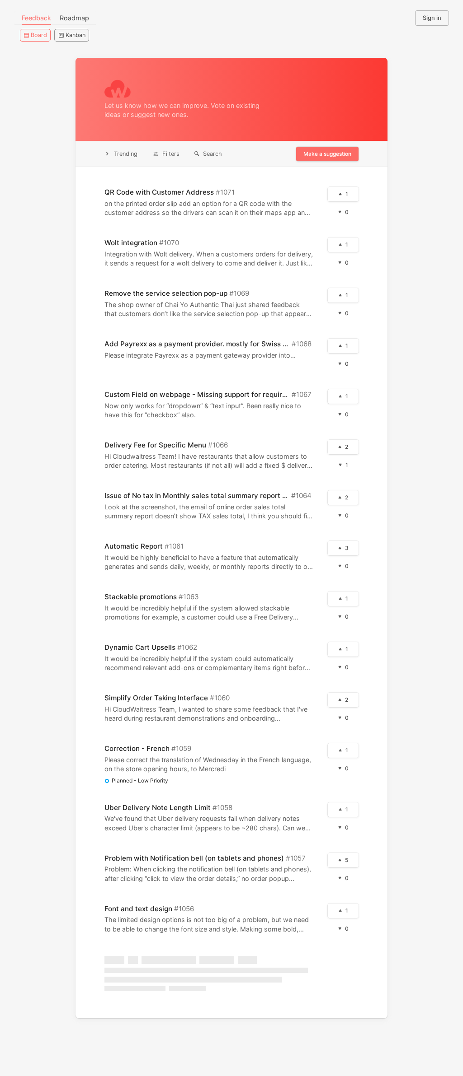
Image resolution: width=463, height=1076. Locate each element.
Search (212, 153)
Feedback (36, 18)
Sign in (432, 17)
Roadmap (74, 18)
